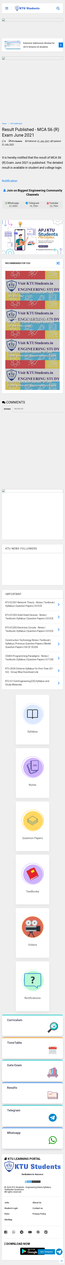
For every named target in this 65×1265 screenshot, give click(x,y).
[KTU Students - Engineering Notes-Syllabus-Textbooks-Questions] (27, 9)
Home (4, 124)
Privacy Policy (39, 1214)
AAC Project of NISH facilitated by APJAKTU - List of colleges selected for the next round (31, 323)
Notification (9, 181)
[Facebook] (5, 1232)
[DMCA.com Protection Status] (32, 1182)
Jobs (6, 1203)
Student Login (11, 1208)
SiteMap (8, 1220)
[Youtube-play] (30, 1232)
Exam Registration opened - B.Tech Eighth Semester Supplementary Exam (32, 354)
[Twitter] (45, 1232)
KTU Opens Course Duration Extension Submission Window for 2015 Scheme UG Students (38, 43)
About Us (36, 1203)
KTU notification (16, 124)
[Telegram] (21, 1232)
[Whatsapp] (13, 1232)
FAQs (7, 1214)
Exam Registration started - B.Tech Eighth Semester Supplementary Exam (32, 383)
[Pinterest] (38, 1232)
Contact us (37, 1208)
